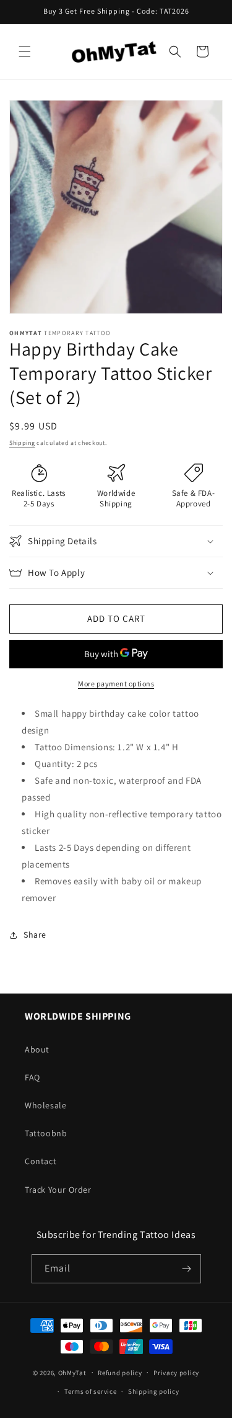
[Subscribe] (186, 1268)
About (37, 1049)
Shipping (22, 443)
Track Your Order (58, 1189)
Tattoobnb (46, 1133)
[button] (24, 51)
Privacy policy (176, 1372)
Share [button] (35, 934)
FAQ (32, 1077)
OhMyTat (72, 1372)
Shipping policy (153, 1391)
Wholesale (45, 1105)
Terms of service (90, 1391)
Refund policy (120, 1372)
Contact (40, 1161)
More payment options (116, 683)
